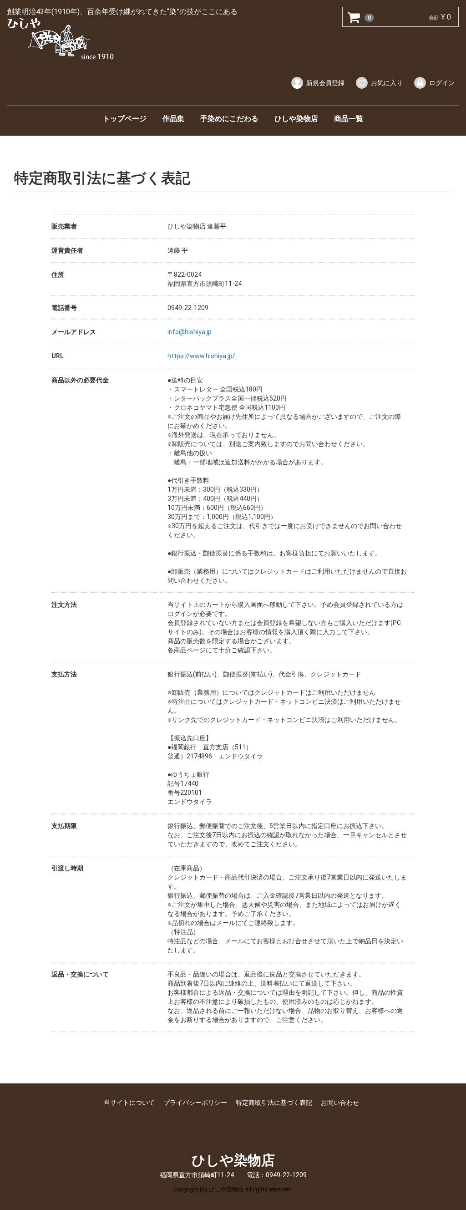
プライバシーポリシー (195, 1102)
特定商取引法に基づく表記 (274, 1102)
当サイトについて (129, 1102)
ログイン (442, 82)
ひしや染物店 (296, 118)
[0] (354, 17)
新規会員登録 (325, 82)
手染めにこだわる (229, 118)
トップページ (125, 118)
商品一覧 (348, 118)
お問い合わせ (340, 1102)
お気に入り (387, 82)
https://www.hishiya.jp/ (201, 356)
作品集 (173, 118)
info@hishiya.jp (189, 332)
